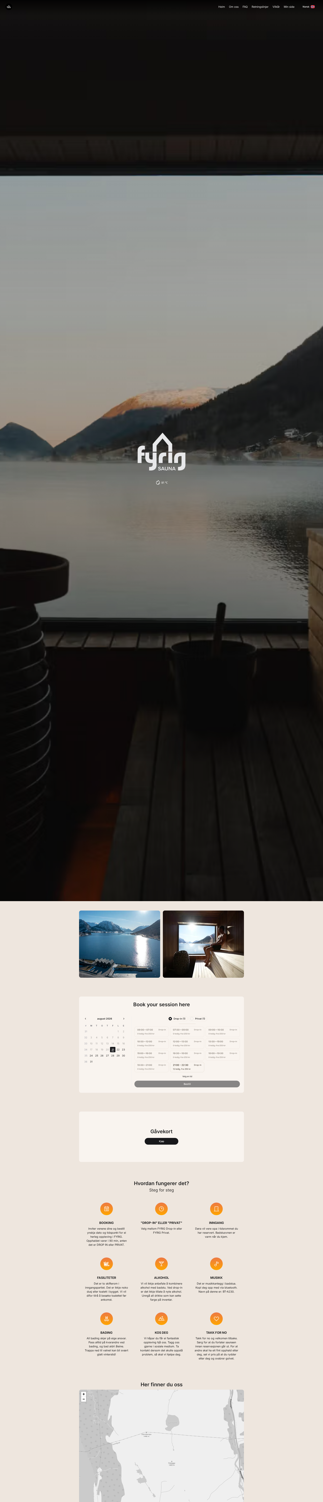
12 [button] (102, 1043)
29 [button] (118, 1055)
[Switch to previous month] (85, 1018)
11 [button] (97, 1043)
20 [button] (107, 1049)
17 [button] (91, 1049)
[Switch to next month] (123, 1018)
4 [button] (96, 1037)
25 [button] (96, 1055)
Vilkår (276, 6)
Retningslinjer (260, 6)
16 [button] (123, 1043)
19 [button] (102, 1049)
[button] (83, 1394)
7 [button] (112, 1037)
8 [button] (118, 1037)
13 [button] (107, 1043)
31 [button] (91, 1061)
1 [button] (118, 1031)
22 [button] (118, 1049)
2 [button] (123, 1031)
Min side (289, 6)
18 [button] (96, 1049)
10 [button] (91, 1043)
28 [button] (112, 1055)
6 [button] (107, 1037)
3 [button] (91, 1037)
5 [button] (102, 1037)
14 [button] (113, 1043)
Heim (221, 6)
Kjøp (161, 1141)
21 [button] (113, 1049)
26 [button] (101, 1055)
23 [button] (123, 1049)
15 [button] (118, 1043)
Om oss (234, 6)
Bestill (187, 1084)
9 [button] (123, 1037)
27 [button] (107, 1055)
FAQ (245, 6)
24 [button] (91, 1055)
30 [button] (123, 1055)
